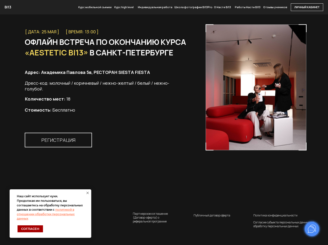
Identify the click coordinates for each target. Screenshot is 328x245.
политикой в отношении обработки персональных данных (46, 214)
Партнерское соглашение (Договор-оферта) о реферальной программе (150, 217)
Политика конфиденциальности (275, 215)
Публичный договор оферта (212, 215)
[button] (58, 140)
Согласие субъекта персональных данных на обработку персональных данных (283, 224)
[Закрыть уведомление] (87, 193)
